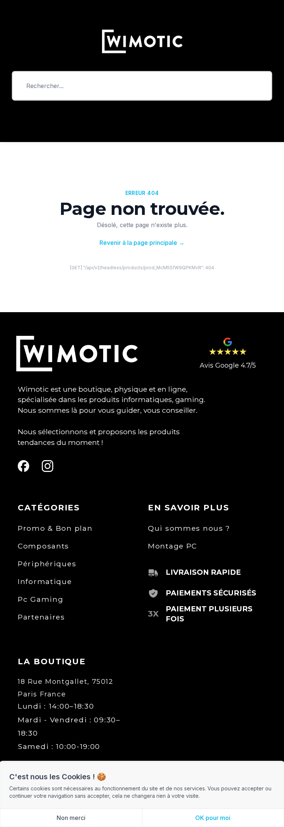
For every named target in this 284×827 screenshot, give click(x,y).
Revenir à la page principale (142, 242)
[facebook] (23, 466)
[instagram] (47, 466)
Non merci (71, 817)
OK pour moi (212, 817)
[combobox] (142, 85)
